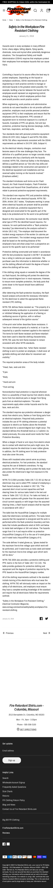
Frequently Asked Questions (14, 786)
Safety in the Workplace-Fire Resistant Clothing (31, 20)
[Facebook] (3, 844)
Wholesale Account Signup (13, 782)
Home (4, 20)
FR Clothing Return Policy (13, 800)
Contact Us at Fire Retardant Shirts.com (19, 809)
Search (5, 778)
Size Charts (7, 791)
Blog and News (8, 804)
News (11, 20)
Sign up (11, 760)
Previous (9, 633)
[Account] (41, 9)
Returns (5, 795)
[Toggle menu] (2, 10)
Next (45, 633)
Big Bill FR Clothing (10, 819)
